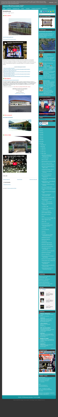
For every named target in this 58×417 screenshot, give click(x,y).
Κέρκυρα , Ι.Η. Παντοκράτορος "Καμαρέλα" (47, 204)
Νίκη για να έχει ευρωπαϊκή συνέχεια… (45, 325)
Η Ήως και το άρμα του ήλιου (47, 163)
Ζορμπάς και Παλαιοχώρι (44, 276)
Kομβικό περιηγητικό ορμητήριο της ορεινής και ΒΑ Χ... (48, 266)
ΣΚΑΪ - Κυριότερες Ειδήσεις (45, 327)
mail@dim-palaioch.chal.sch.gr (20, 93)
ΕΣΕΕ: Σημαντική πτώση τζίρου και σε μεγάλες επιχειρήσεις (46, 345)
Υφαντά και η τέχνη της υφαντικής (48, 250)
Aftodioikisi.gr (42, 343)
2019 (41, 139)
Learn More (51, 2)
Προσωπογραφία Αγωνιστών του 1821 (48, 161)
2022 (41, 134)
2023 (41, 132)
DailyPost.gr (42, 333)
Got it (56, 2)
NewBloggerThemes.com (41, 399)
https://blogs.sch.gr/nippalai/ (8, 117)
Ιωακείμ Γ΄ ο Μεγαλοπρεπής (47, 201)
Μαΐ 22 (43, 148)
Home (4, 8)
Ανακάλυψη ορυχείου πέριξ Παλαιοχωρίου (47, 199)
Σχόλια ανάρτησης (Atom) (12, 188)
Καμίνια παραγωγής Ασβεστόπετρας (47, 88)
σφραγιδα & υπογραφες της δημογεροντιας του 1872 (47, 155)
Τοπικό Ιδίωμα (44, 241)
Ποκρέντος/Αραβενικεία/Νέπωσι (45, 283)
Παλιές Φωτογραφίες (43, 280)
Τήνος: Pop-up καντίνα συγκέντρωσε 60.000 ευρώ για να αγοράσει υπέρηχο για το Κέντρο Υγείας (47, 334)
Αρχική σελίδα (19, 179)
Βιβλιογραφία (44, 8)
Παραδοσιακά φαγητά (46, 237)
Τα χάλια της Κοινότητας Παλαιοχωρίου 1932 (46, 195)
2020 (41, 137)
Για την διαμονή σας (45, 229)
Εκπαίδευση (7, 11)
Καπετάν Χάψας (47, 80)
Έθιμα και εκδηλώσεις (46, 254)
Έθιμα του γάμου (45, 159)
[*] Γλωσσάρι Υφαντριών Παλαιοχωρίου (46, 248)
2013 (41, 272)
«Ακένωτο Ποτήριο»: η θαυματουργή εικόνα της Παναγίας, (48, 55)
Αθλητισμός (44, 232)
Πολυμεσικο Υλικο (16, 8)
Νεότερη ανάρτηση (6, 179)
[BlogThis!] (4, 175)
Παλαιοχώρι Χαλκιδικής (45, 31)
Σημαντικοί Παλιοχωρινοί (43, 285)
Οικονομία (43, 231)
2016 (41, 143)
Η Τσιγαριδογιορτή (45, 157)
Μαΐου (42, 146)
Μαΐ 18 (43, 153)
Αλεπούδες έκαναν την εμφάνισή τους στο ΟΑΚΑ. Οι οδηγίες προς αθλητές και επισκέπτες (47, 340)
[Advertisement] (29, 409)
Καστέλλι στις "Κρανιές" (46, 211)
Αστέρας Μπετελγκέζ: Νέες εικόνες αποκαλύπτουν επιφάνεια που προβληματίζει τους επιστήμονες (46, 319)
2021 (41, 136)
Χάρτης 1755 (44, 221)
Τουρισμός (28, 8)
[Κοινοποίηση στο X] (5, 175)
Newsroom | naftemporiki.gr (45, 313)
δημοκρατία (42, 317)
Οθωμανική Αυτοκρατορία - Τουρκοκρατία (47, 176)
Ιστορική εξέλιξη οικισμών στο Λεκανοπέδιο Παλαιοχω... (47, 268)
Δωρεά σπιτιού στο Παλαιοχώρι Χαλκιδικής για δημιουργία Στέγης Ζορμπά (49, 72)
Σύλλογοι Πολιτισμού (45, 223)
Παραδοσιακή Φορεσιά (46, 239)
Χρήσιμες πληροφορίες (36, 8)
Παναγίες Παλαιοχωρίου (43, 282)
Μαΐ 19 (43, 151)
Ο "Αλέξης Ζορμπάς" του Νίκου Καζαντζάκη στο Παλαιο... (47, 235)
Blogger (39, 397)
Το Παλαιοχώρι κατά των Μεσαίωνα (48, 260)
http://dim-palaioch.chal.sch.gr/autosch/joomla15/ (11, 80)
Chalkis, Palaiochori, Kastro (46, 219)
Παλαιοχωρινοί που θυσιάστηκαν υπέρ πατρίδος (48, 256)
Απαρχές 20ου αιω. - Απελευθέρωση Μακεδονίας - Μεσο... (48, 182)
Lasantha (27, 399)
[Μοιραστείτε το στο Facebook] (6, 175)
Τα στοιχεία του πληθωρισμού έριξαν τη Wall (46, 315)
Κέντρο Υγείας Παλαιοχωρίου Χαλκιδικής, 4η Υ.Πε (47, 225)
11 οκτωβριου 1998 (45, 206)
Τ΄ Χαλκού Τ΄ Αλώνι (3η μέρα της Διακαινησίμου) (48, 209)
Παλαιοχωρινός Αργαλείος (47, 173)
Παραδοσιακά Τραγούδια (46, 252)
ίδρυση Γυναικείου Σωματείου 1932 (48, 197)
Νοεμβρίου (43, 144)
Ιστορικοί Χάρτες (42, 277)
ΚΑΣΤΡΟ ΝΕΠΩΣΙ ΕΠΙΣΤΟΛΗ (46, 212)
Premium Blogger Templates (33, 399)
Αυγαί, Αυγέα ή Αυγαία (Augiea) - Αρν (48, 217)
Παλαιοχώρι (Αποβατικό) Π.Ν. (47, 187)
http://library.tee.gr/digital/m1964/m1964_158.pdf (22, 86)
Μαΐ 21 (43, 149)
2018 (41, 141)
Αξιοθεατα (9, 8)
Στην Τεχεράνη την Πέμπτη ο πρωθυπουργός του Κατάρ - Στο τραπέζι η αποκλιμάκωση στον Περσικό (47, 329)
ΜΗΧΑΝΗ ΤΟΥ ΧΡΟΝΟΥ (44, 338)
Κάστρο (43, 216)
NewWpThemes (18, 399)
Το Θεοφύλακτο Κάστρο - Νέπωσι (48, 169)
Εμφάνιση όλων (53, 348)
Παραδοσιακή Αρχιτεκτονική (47, 242)
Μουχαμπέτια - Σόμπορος (43, 279)
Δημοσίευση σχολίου (7, 184)
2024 (41, 130)
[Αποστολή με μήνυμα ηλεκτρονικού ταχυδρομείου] (3, 175)
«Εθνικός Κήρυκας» (44, 323)
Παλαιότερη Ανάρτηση (33, 179)
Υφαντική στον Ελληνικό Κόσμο (47, 246)
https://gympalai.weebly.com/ (8, 37)
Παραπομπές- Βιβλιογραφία (47, 244)
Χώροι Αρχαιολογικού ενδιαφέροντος (46, 263)
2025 (41, 128)
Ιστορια (22, 8)
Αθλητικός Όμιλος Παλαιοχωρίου (48, 164)
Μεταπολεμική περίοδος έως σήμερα (48, 258)
